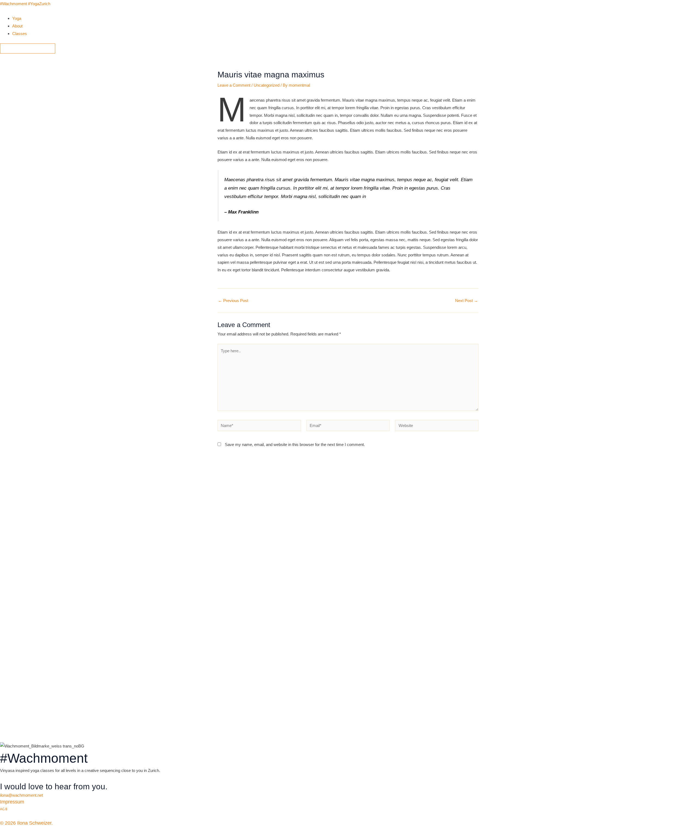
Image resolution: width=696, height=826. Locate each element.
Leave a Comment (233, 85)
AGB (3, 809)
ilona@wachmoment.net (21, 795)
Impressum (12, 802)
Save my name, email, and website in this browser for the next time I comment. (295, 444)
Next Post (466, 301)
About (17, 26)
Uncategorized (266, 85)
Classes (19, 33)
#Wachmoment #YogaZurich (25, 3)
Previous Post (233, 301)
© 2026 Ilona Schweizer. (26, 823)
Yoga (16, 18)
